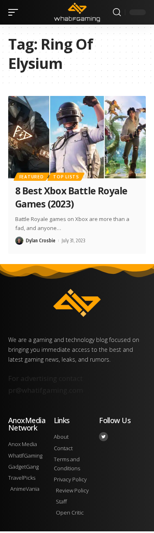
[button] (15, 12)
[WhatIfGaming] (77, 12)
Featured (31, 176)
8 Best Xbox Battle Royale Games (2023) (71, 197)
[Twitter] (103, 436)
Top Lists (66, 176)
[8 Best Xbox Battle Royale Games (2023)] (77, 137)
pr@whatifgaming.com (45, 390)
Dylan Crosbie (40, 240)
